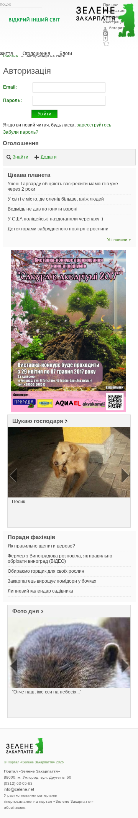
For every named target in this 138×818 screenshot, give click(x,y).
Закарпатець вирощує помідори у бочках (52, 581)
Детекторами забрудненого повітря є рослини (58, 229)
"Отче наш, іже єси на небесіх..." (46, 692)
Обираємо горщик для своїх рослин (46, 571)
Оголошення (21, 143)
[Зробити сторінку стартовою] (106, 38)
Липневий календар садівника (40, 591)
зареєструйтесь (94, 125)
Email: (10, 87)
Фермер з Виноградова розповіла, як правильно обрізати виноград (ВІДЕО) (60, 558)
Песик (18, 501)
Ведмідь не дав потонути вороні (42, 209)
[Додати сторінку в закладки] (106, 43)
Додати (49, 157)
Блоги (65, 53)
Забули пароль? (20, 132)
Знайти (20, 157)
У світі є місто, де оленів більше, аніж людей (56, 199)
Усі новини (117, 239)
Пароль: (12, 100)
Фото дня (25, 611)
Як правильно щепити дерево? (41, 546)
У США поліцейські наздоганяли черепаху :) (55, 219)
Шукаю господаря (37, 421)
